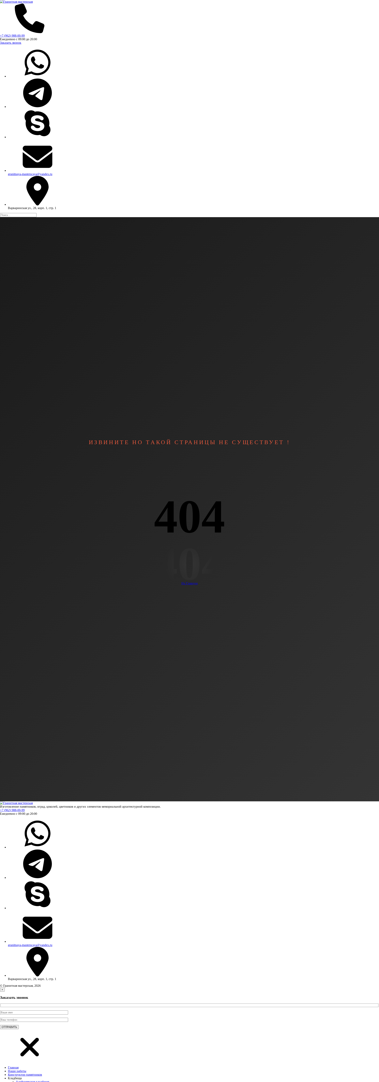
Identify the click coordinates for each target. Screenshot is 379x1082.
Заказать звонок (10, 42)
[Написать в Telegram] (37, 106)
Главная (13, 1067)
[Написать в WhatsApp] (37, 76)
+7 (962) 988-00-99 (12, 35)
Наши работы (17, 1071)
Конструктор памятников (25, 1074)
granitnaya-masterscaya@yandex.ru (30, 174)
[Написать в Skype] (37, 137)
